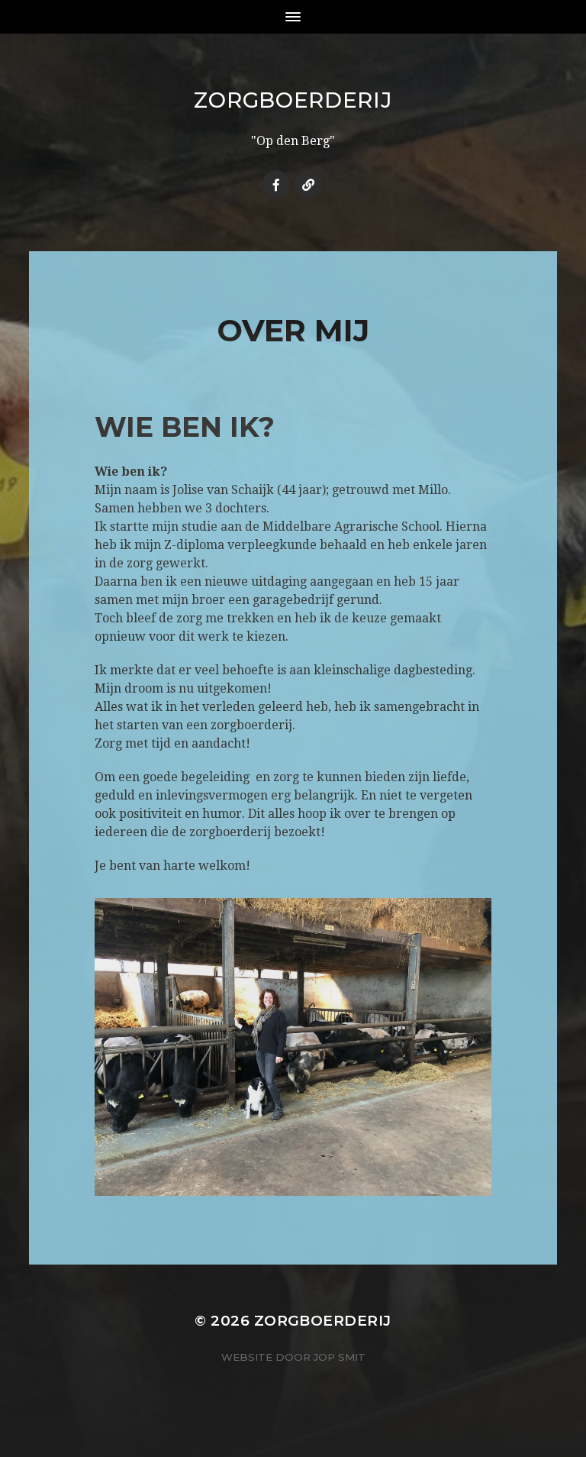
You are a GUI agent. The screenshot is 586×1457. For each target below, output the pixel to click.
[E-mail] (308, 184)
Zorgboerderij (292, 100)
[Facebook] (276, 184)
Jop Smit (339, 1357)
